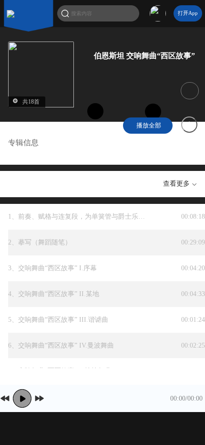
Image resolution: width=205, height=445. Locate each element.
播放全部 (147, 125)
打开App (188, 13)
